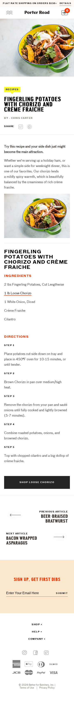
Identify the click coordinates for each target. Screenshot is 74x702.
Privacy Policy (47, 688)
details (65, 3)
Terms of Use (27, 688)
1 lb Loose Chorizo (17, 293)
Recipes (12, 90)
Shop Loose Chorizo (37, 482)
